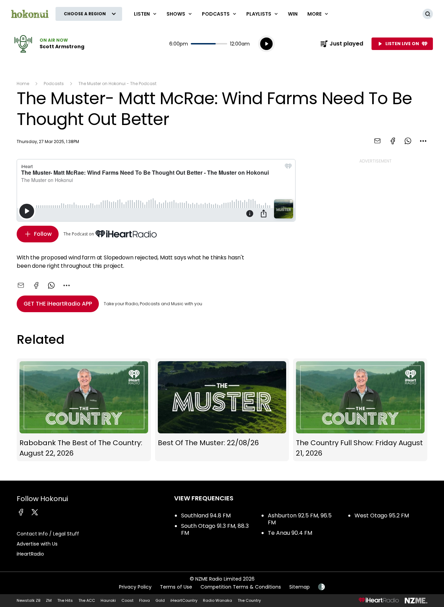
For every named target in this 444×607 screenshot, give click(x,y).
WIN (293, 13)
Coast (127, 600)
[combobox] (423, 141)
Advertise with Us (37, 543)
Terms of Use (176, 586)
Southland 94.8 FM (206, 515)
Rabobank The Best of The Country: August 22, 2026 (84, 409)
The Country (249, 600)
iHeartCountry (183, 600)
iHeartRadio (30, 553)
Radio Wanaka (217, 600)
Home (23, 83)
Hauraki (108, 600)
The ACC (86, 600)
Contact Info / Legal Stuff (48, 533)
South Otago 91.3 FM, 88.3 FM (215, 529)
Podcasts (54, 83)
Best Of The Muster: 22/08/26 (222, 409)
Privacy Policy (135, 586)
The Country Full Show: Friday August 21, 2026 (360, 409)
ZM (49, 600)
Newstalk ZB (28, 600)
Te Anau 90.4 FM (290, 533)
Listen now (47, 44)
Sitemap (299, 586)
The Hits (65, 600)
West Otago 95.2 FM (382, 515)
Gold (160, 600)
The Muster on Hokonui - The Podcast (117, 83)
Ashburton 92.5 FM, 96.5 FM (300, 519)
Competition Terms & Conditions (240, 586)
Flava (144, 600)
